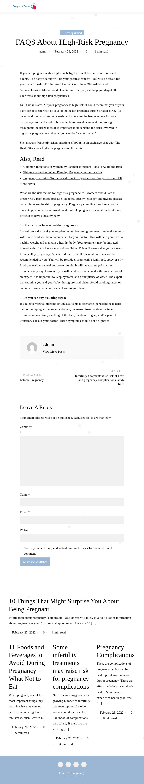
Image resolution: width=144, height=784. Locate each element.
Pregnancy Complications (116, 651)
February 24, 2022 (24, 727)
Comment (26, 429)
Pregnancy (78, 773)
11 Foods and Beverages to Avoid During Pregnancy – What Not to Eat (27, 666)
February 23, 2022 (66, 51)
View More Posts (54, 351)
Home (61, 773)
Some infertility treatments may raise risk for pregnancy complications (71, 666)
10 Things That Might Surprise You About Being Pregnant (64, 605)
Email (25, 512)
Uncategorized (72, 33)
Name (25, 494)
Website (25, 530)
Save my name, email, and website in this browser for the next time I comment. (68, 550)
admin (43, 51)
